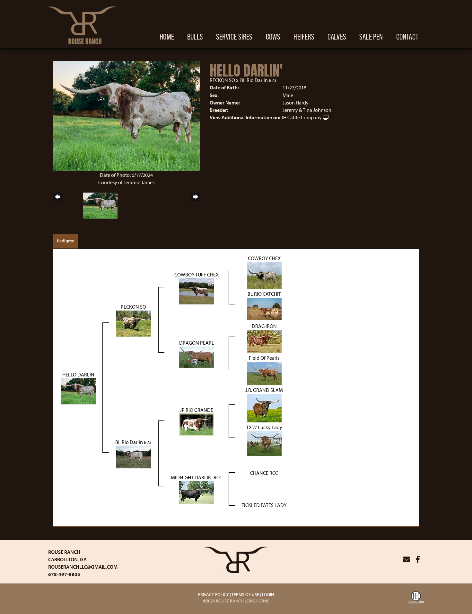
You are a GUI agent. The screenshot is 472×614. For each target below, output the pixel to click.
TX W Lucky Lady (264, 427)
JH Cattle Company (301, 117)
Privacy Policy (213, 594)
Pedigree (65, 241)
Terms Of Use (245, 594)
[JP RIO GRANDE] (196, 424)
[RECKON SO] (133, 323)
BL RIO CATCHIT (264, 294)
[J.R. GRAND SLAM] (264, 407)
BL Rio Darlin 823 (258, 80)
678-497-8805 (64, 574)
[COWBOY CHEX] (264, 274)
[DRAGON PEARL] (196, 356)
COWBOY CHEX (264, 258)
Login (268, 594)
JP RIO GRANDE (196, 410)
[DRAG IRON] (264, 340)
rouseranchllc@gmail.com (83, 567)
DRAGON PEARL (196, 342)
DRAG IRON (264, 326)
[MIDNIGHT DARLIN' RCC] (196, 492)
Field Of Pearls (264, 358)
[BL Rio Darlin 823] (133, 456)
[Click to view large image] (126, 115)
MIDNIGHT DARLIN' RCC (196, 477)
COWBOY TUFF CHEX (196, 274)
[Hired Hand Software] (416, 598)
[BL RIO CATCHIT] (264, 308)
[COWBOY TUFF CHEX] (196, 290)
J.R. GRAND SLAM (264, 390)
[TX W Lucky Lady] (264, 443)
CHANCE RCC (264, 473)
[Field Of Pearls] (264, 372)
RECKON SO (222, 80)
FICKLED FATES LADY (264, 505)
